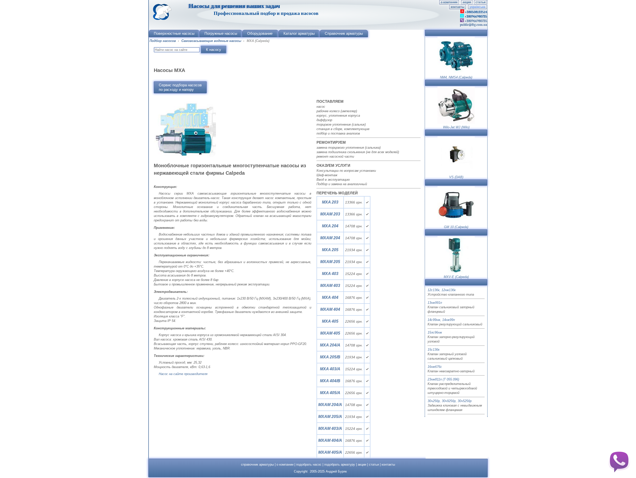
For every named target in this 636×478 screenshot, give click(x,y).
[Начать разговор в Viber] (619, 461)
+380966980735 (475, 21)
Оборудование (260, 33)
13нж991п (435, 303)
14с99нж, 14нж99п (441, 320)
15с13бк (433, 349)
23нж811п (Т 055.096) (443, 379)
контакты (457, 7)
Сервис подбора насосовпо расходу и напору (180, 87)
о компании (449, 2)
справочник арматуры (257, 464)
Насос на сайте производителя (183, 374)
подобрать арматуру (339, 464)
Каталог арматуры (299, 33)
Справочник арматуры (344, 33)
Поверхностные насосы (174, 33)
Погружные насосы (220, 33)
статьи (480, 2)
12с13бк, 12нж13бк (442, 290)
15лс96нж (435, 332)
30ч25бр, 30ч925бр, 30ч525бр (450, 401)
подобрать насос (308, 464)
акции (467, 2)
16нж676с (435, 367)
